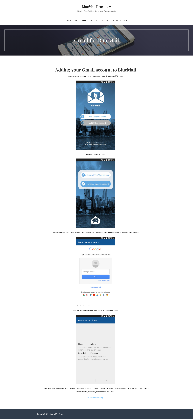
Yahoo (105, 20)
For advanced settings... (96, 397)
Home (68, 20)
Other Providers (119, 20)
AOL (76, 20)
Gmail (84, 20)
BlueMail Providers (96, 6)
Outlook (94, 20)
